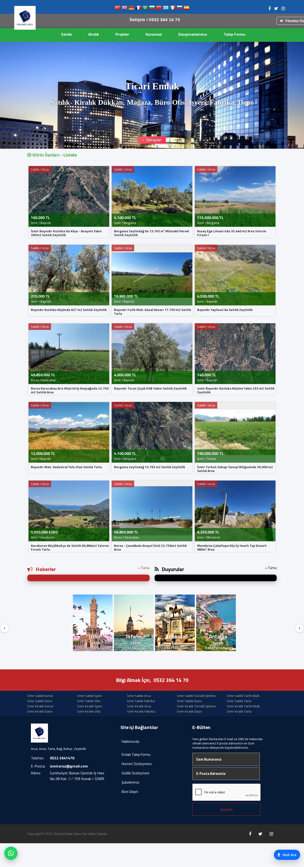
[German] (131, 9)
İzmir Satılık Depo (189, 701)
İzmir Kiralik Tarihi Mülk (243, 706)
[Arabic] (145, 9)
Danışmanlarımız (192, 34)
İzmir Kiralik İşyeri (89, 706)
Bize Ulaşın (130, 791)
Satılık (66, 34)
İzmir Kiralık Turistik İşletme (196, 706)
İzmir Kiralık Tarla (239, 711)
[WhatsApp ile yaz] (11, 853)
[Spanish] (186, 9)
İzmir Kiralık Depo (189, 711)
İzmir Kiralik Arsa (139, 706)
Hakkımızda (130, 741)
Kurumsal (154, 34)
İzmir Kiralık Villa (88, 711)
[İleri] (299, 628)
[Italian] (173, 9)
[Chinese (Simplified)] (159, 9)
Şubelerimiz (130, 782)
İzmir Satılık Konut (40, 696)
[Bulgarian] (152, 9)
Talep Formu (234, 34)
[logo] (25, 18)
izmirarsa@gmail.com (69, 766)
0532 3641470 (62, 758)
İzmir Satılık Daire (39, 701)
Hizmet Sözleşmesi (137, 764)
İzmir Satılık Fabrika (141, 701)
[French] (138, 9)
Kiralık (93, 34)
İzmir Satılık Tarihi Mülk (243, 696)
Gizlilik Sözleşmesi (135, 773)
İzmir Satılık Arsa (139, 696)
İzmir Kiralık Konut (40, 706)
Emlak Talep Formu (136, 754)
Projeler (122, 34)
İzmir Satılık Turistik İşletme (196, 696)
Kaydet (226, 809)
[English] (124, 9)
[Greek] (166, 9)
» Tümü (144, 568)
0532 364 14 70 (170, 680)
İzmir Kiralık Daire (39, 711)
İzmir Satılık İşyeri (89, 696)
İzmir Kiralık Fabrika (141, 711)
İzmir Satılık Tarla (239, 701)
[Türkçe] (117, 9)
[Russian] (179, 9)
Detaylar (153, 140)
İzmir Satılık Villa (88, 701)
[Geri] (4, 628)
